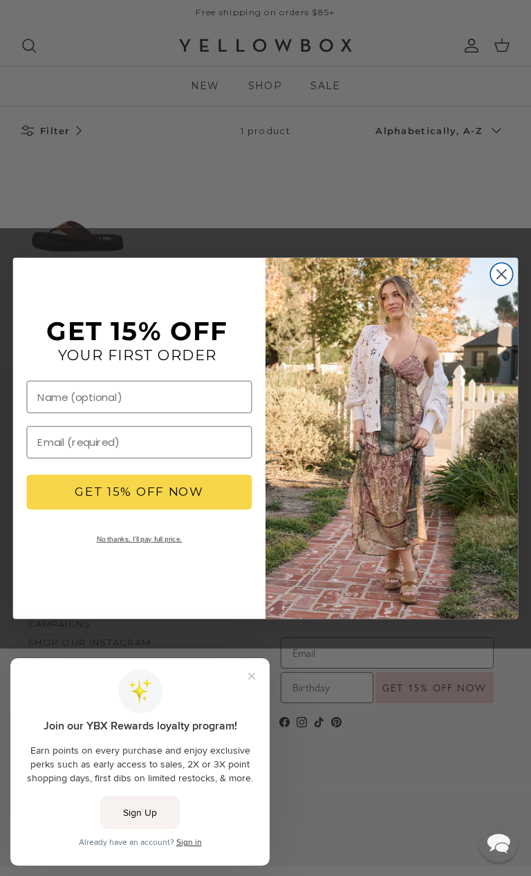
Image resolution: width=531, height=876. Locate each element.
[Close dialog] (501, 274)
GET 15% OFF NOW (139, 492)
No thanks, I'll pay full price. (140, 538)
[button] (498, 842)
